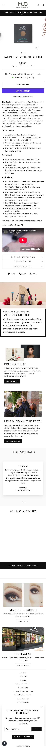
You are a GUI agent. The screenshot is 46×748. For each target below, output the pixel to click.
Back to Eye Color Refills (25, 565)
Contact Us (23, 676)
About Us (22, 673)
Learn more (12, 381)
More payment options (23, 96)
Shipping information (23, 257)
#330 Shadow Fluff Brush (20, 181)
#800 (24, 187)
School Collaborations (23, 695)
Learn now (23, 621)
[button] (4, 743)
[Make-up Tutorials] (23, 595)
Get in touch (23, 665)
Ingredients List (23, 266)
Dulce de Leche (31, 137)
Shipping (14, 66)
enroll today (13, 441)
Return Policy (23, 687)
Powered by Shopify (23, 746)
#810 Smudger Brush (18, 203)
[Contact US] (23, 639)
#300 (11, 213)
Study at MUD (23, 698)
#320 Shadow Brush (18, 208)
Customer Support (23, 684)
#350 (17, 187)
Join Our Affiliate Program (23, 691)
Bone (27, 143)
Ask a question (23, 262)
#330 (11, 187)
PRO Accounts (22, 702)
